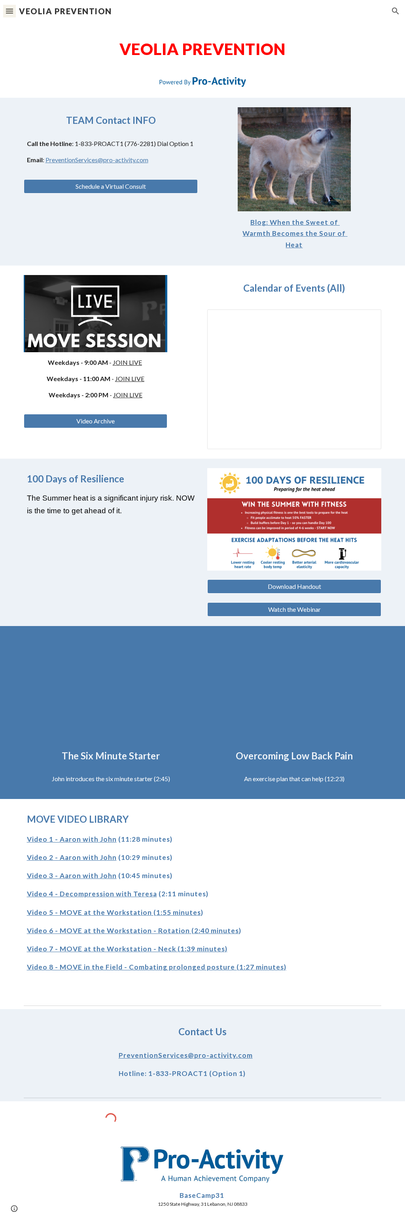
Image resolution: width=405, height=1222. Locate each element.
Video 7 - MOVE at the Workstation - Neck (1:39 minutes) (127, 949)
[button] (9, 11)
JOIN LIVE (127, 362)
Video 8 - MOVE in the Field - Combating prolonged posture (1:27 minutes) (156, 967)
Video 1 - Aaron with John (72, 839)
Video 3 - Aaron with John (72, 875)
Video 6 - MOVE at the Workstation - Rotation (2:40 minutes (133, 930)
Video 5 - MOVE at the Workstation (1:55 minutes (114, 912)
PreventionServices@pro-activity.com (96, 159)
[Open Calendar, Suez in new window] (366, 319)
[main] (202, 49)
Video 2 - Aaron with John (72, 857)
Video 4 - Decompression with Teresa (92, 894)
